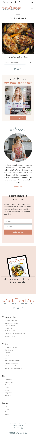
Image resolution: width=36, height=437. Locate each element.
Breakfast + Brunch (11, 347)
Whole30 (8, 395)
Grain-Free (8, 385)
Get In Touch (18, 425)
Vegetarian (8, 393)
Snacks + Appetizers (11, 363)
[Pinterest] (7, 2)
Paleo (7, 387)
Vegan (7, 390)
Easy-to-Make (10, 325)
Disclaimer (23, 423)
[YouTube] (11, 2)
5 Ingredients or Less (11, 323)
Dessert (7, 352)
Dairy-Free (8, 379)
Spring (7, 409)
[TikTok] (15, 2)
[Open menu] (32, 7)
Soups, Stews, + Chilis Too (13, 366)
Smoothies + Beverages (12, 360)
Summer (7, 412)
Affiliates (12, 423)
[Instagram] (4, 2)
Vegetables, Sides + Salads (13, 368)
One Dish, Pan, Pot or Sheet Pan (15, 333)
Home (18, 14)
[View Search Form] (32, 2)
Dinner (7, 355)
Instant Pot (8, 328)
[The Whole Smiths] (11, 8)
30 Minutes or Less (11, 320)
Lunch (7, 358)
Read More (18, 186)
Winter (7, 414)
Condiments (9, 350)
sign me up (18, 232)
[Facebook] (19, 2)
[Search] (30, 62)
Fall (6, 406)
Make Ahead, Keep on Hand (14, 331)
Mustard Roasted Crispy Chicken (18, 57)
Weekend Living (10, 336)
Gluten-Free (9, 382)
